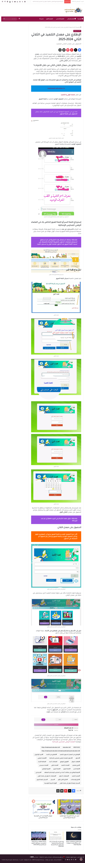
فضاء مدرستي (43, 765)
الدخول (77, 758)
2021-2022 (77, 747)
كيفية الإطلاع (46, 769)
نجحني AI (42, 19)
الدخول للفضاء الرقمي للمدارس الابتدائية (60, 758)
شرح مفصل (75, 765)
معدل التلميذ (75, 776)
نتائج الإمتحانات (75, 779)
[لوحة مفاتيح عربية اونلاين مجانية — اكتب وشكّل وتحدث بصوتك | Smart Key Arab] (73, 836)
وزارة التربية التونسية (50, 783)
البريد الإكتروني (38, 754)
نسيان (52, 779)
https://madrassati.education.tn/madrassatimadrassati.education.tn (60, 751)
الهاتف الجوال (75, 762)
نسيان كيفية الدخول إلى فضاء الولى (69, 783)
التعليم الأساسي (60, 19)
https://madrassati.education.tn (50, 747)
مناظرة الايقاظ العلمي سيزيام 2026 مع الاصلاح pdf (52, 1)
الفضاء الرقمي (42, 758)
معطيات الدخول (63, 776)
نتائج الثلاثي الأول (62, 779)
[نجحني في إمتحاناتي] (74, 10)
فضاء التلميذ (65, 765)
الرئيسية (80, 19)
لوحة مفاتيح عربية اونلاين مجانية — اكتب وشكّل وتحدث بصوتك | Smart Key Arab (73, 843)
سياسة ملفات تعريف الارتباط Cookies (10, 860)
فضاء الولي (54, 765)
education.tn (66, 747)
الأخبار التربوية (72, 27)
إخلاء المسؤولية (27, 860)
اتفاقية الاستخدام (57, 860)
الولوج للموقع (64, 762)
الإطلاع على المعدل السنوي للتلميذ (69, 754)
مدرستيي (38, 772)
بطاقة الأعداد (41, 762)
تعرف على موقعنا (49, 860)
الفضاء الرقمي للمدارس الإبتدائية (63, 742)
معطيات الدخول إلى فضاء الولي (46, 776)
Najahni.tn (42, 857)
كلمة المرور (56, 769)
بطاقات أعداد (52, 762)
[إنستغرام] (30, 857)
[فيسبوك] (33, 857)
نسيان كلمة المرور (42, 779)
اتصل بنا (21, 860)
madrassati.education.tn (56, 88)
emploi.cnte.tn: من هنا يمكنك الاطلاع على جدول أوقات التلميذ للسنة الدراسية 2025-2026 (38, 843)
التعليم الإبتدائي (71, 19)
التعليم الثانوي (49, 19)
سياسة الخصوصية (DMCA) (38, 860)
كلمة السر (76, 769)
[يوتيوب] (31, 857)
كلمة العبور (66, 769)
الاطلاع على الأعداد (51, 754)
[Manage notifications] (81, 859)
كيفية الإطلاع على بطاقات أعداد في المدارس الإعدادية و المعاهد (61, 772)
